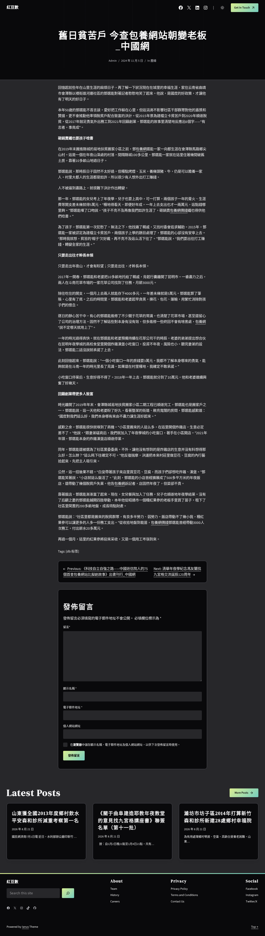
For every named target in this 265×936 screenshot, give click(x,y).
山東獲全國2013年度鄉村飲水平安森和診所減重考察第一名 (46, 817)
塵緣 (153, 61)
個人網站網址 (72, 726)
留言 (66, 627)
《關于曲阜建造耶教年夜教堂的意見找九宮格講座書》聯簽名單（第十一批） (131, 820)
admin (113, 61)
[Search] (68, 893)
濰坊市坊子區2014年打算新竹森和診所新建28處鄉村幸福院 (218, 817)
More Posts (241, 793)
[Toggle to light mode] (222, 7)
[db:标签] (72, 551)
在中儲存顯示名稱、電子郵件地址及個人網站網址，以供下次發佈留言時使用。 (125, 745)
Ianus (25, 927)
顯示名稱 (70, 689)
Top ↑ (254, 927)
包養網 (141, 149)
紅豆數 (12, 7)
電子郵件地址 (72, 707)
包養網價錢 (179, 210)
